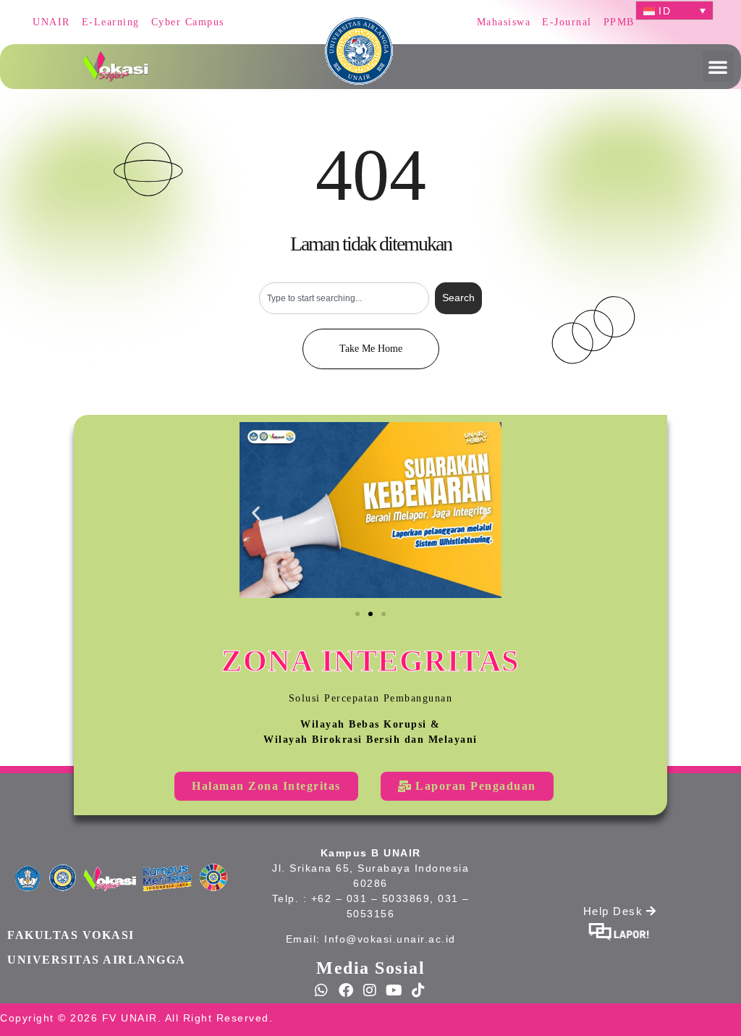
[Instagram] (370, 990)
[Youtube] (395, 990)
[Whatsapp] (322, 990)
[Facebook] (346, 990)
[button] (718, 66)
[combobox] (343, 298)
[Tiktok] (419, 990)
